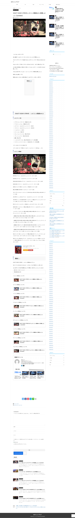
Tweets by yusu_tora (52, 76)
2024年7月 (51, 97)
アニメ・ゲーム (41, 4)
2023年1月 (51, 133)
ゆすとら (57, 231)
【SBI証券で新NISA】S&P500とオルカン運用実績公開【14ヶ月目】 (17, 377)
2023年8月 (51, 119)
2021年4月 (51, 175)
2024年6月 (51, 99)
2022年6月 (51, 147)
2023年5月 (51, 125)
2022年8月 (51, 143)
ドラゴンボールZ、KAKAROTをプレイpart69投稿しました (30, 471)
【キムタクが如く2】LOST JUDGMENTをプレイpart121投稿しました (32, 489)
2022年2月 (51, 155)
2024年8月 (51, 95)
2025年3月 (51, 81)
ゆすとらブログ (15, 2)
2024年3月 (51, 105)
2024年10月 (51, 91)
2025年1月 (51, 85)
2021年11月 (51, 161)
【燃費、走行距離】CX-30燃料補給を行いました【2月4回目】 (40, 377)
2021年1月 (51, 181)
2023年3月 (51, 129)
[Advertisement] (29, 45)
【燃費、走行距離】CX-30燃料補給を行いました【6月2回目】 (26, 505)
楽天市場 (30, 250)
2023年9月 (51, 117)
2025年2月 (51, 83)
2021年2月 (51, 179)
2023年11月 (51, 113)
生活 (33, 4)
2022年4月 (51, 151)
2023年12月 (51, 111)
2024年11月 (51, 89)
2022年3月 (51, 153)
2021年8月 (51, 167)
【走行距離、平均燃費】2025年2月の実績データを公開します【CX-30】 (33, 377)
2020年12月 (51, 183)
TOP (17, 4)
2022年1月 (51, 157)
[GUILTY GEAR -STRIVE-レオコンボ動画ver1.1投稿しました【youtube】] (31, 399)
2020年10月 (51, 187)
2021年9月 (51, 165)
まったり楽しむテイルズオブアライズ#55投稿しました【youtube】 (31, 462)
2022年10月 (51, 139)
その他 (50, 4)
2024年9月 (51, 93)
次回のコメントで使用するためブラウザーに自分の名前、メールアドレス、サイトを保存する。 (29, 440)
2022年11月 (51, 137)
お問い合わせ (58, 4)
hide (31, 80)
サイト (15, 435)
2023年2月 (51, 131)
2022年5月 (51, 149)
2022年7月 (51, 145)
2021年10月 (51, 163)
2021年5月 (51, 173)
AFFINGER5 (43, 516)
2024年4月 (51, 103)
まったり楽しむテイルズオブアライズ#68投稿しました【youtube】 (31, 480)
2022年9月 (51, 141)
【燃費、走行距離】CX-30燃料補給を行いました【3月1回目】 (25, 377)
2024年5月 (51, 101)
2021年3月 (51, 177)
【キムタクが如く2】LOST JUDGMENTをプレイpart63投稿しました (31, 498)
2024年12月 (51, 87)
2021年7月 (51, 169)
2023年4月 (51, 127)
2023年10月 (51, 115)
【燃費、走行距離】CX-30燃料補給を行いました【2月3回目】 (59, 44)
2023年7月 (51, 121)
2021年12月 (51, 159)
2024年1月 (51, 109)
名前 (14, 426)
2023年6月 (51, 123)
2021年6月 (51, 171)
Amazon (25, 250)
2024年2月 (51, 107)
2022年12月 (51, 135)
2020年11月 (51, 185)
